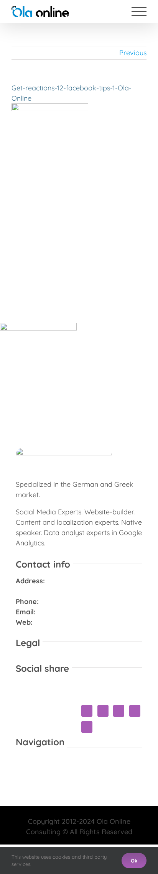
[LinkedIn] (102, 711)
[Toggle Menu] (139, 11)
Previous (132, 52)
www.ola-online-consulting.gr (83, 622)
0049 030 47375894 (72, 601)
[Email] (86, 727)
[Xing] (134, 711)
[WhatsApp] (118, 711)
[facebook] (73, 812)
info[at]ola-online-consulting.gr (90, 611)
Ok (134, 861)
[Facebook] (86, 711)
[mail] (85, 812)
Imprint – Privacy (114, 659)
